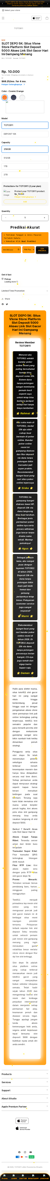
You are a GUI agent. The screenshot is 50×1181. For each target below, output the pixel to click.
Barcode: (15, 58)
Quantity (6, 211)
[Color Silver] (22, 97)
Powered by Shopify (34, 1167)
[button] (25, 291)
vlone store (19, 953)
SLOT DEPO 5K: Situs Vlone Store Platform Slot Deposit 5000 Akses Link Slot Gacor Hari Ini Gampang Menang (25, 3)
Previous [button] (2, 3)
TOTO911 (8, 125)
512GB (7, 158)
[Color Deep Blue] (13, 97)
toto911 (22, 692)
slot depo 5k (21, 755)
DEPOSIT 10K (10, 134)
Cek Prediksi (42, 250)
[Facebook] (3, 304)
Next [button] (47, 3)
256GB (7, 149)
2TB (6, 174)
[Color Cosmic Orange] (5, 97)
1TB (5, 166)
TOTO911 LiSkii (20, 1167)
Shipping (14, 75)
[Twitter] (7, 304)
